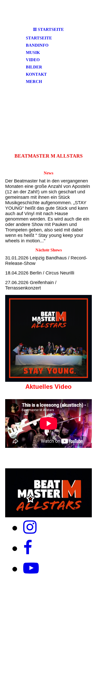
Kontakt (36, 74)
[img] (48, 111)
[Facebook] (27, 547)
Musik (33, 52)
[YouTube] (31, 568)
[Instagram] (29, 527)
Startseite (39, 38)
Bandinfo (37, 45)
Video (33, 60)
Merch (34, 81)
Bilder (34, 67)
